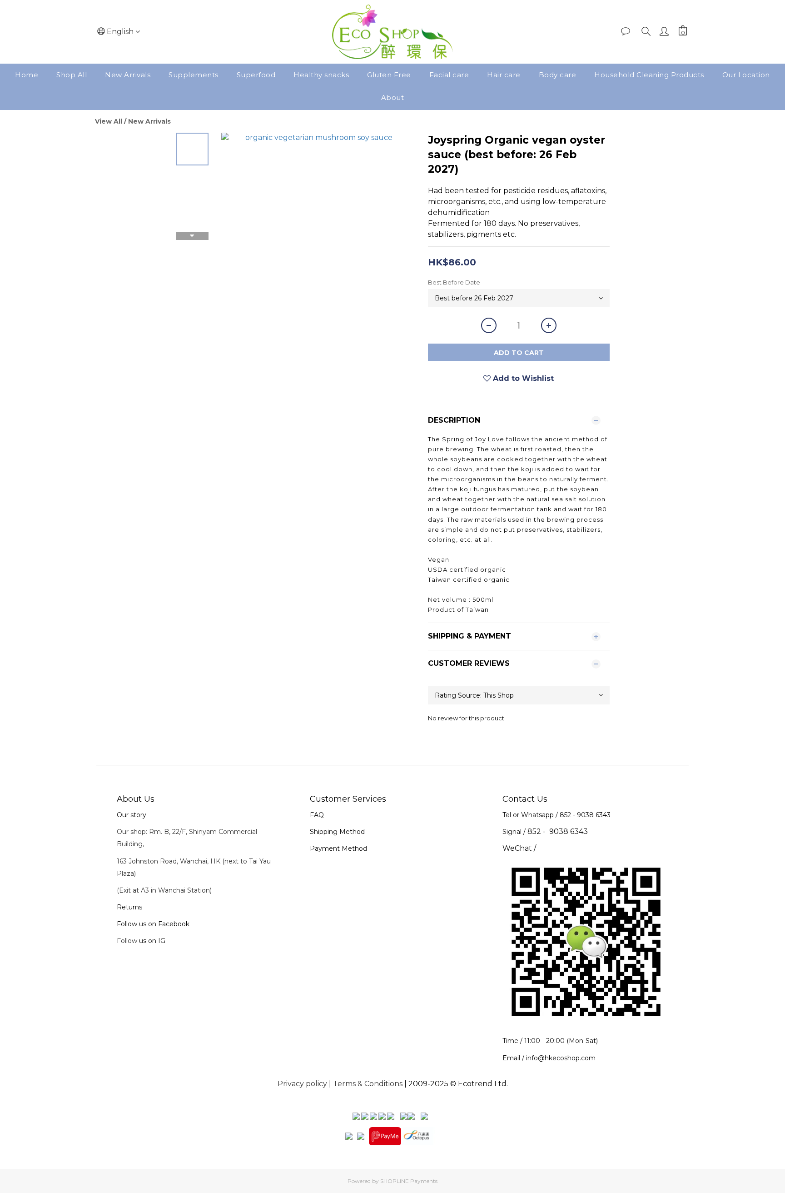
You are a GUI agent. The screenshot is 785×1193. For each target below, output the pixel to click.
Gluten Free (389, 74)
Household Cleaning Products (649, 74)
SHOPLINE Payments (408, 1181)
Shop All (71, 74)
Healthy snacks (321, 74)
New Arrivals (127, 74)
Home (26, 74)
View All (108, 121)
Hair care (504, 74)
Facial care (449, 74)
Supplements (194, 74)
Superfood (256, 74)
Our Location (746, 74)
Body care (557, 74)
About (392, 97)
